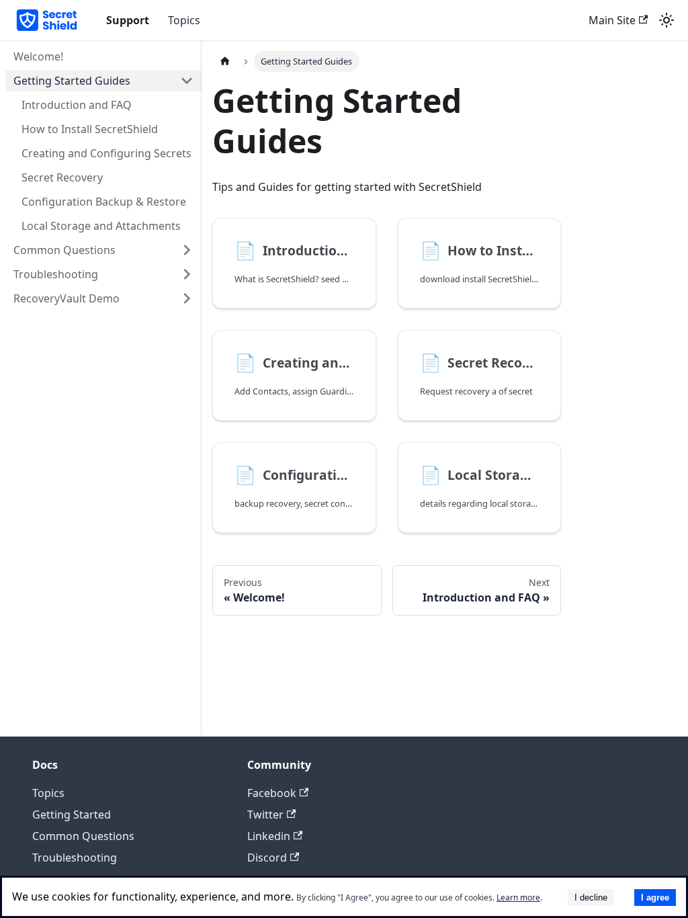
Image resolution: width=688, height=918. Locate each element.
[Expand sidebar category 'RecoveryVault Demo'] (187, 298)
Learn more (518, 897)
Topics (184, 20)
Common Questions (83, 836)
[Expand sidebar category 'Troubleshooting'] (187, 274)
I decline (590, 897)
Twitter (265, 814)
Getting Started (71, 814)
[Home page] (225, 61)
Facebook (271, 793)
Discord (267, 857)
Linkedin (268, 836)
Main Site (612, 20)
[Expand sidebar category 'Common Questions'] (187, 250)
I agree (655, 897)
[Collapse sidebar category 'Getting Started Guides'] (187, 80)
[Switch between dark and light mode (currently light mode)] (666, 20)
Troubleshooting (74, 857)
